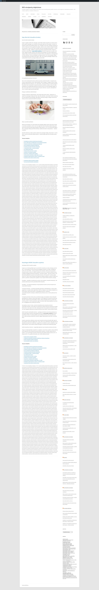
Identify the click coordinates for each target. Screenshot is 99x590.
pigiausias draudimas (46, 223)
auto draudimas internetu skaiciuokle (33, 165)
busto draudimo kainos (26, 182)
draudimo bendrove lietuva (51, 194)
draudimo (37, 194)
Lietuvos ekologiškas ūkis (69, 562)
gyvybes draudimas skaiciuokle (42, 201)
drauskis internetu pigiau (53, 198)
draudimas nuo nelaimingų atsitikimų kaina (46, 193)
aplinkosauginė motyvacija (68, 539)
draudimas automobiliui (36, 189)
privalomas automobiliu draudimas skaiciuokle (37, 231)
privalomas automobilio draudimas (49, 229)
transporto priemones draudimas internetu (31, 251)
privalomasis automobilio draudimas (35, 237)
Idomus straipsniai (67, 399)
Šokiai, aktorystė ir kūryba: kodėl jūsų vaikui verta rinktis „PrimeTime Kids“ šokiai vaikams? (70, 80)
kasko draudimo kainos (37, 205)
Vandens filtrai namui (66, 383)
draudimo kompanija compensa (45, 197)
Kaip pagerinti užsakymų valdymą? (68, 62)
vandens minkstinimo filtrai (69, 576)
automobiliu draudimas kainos (33, 176)
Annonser (24, 16)
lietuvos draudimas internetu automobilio (42, 214)
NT (39, 16)
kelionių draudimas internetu (47, 209)
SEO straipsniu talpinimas (68, 300)
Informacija (56, 14)
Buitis (27, 14)
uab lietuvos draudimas (47, 252)
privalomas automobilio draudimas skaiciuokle (43, 230)
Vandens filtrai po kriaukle (67, 71)
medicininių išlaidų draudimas (48, 218)
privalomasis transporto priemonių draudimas (32, 242)
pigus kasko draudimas (31, 229)
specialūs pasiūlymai (25, 247)
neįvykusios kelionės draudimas (51, 219)
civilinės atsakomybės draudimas (37, 183)
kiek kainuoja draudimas (34, 412)
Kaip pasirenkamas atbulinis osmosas (69, 242)
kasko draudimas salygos (44, 204)
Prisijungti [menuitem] (4, 0)
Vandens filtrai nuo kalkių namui (68, 234)
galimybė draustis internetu (47, 200)
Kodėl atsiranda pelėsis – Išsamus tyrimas (70, 373)
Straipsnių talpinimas (67, 380)
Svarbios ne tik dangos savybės (30, 152)
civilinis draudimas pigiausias (30, 187)
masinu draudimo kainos (38, 218)
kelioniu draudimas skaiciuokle (31, 211)
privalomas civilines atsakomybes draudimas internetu (35, 233)
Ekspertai (65, 457)
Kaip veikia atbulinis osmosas (68, 178)
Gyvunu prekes (66, 414)
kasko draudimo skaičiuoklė (33, 407)
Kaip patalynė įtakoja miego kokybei (69, 294)
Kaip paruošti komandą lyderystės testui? (70, 63)
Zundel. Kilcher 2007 (67, 576)
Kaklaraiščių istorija (66, 279)
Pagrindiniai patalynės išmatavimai (68, 290)
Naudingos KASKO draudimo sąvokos (31, 160)
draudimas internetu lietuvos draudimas (47, 190)
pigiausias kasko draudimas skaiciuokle (34, 226)
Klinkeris (65, 389)
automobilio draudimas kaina (41, 171)
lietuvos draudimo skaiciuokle (48, 215)
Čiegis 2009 (64, 578)
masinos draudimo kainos (32, 418)
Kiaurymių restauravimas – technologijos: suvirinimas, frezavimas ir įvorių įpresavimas (70, 409)
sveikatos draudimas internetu (34, 247)
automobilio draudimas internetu (49, 170)
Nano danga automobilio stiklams (68, 164)
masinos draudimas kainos (33, 216)
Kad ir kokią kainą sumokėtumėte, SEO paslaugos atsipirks (35, 142)
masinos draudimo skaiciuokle (29, 218)
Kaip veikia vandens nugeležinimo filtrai (69, 180)
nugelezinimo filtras (67, 565)
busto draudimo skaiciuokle (35, 182)
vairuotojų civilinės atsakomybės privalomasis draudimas (35, 255)
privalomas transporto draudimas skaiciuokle (37, 236)
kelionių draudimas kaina (36, 411)
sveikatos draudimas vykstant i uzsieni (41, 248)
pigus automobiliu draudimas (41, 227)
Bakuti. (64, 547)
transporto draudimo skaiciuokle (40, 249)
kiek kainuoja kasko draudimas (29, 212)
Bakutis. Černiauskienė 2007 (69, 547)
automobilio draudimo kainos (49, 172)
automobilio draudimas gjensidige (37, 170)
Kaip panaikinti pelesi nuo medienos (31, 340)
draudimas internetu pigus (44, 192)
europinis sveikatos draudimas (37, 200)
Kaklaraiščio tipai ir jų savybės (68, 82)
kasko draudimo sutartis (29, 207)
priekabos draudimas (39, 229)
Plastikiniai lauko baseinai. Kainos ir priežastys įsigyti (34, 156)
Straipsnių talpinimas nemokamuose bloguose (33, 143)
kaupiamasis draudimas (36, 408)
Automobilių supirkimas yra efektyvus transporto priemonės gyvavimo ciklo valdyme (69, 474)
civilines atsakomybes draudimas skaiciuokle (31, 185)
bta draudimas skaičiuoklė (40, 179)
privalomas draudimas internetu (35, 234)
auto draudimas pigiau (52, 165)
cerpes (74, 547)
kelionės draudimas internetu (42, 208)
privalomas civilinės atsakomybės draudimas (32, 431)
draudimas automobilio (50, 187)
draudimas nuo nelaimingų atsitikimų (32, 193)
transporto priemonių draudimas (44, 251)
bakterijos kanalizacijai (67, 543)
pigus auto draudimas (45, 426)
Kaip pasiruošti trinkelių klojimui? (68, 460)
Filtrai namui (66, 248)
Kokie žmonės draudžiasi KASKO (30, 336)
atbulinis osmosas (67, 540)
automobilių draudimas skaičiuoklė (45, 176)
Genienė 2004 (68, 557)
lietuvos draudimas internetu (29, 214)
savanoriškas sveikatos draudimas (51, 245)
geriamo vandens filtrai (68, 558)
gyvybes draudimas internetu (48, 401)
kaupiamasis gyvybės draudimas (31, 208)
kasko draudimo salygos (45, 205)
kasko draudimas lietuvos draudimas (33, 204)
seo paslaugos (72, 568)
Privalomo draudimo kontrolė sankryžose (32, 146)
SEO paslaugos (66, 267)
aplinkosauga (65, 539)
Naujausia (68, 14)
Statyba (34, 16)
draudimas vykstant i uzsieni (31, 194)
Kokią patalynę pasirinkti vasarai (68, 288)
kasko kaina (41, 207)
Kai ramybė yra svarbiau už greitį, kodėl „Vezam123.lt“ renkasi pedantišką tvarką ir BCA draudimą (70, 59)
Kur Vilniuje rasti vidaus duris (67, 84)
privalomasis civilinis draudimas (31, 440)
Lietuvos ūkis (66, 563)
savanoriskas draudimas (40, 245)
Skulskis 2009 (65, 569)
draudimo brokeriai (36, 196)
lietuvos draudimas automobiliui (40, 212)
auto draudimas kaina (44, 165)
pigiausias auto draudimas (34, 222)
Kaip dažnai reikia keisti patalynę (68, 296)
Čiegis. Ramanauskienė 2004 (73, 577)
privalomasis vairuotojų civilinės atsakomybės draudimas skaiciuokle (37, 244)
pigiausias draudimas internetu (47, 225)
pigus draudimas (49, 227)
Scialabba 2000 (66, 568)
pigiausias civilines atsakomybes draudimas (35, 223)
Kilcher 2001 (73, 559)
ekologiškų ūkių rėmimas (69, 553)
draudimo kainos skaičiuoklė (35, 197)
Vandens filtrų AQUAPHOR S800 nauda (69, 385)
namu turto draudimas (41, 219)
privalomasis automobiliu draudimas (45, 238)
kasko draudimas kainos (47, 404)
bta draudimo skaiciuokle (49, 179)
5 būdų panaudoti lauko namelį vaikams (69, 139)
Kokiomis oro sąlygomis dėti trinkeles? (69, 392)
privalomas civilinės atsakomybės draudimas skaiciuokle (33, 433)
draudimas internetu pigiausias (34, 192)
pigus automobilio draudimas (31, 227)
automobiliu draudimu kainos (43, 178)
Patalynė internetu (67, 285)
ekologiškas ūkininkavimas (69, 548)
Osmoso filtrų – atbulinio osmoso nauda (69, 69)
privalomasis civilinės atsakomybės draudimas (38, 438)
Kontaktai (50, 16)
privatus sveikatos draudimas (31, 245)
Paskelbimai (62, 14)
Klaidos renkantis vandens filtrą (68, 162)
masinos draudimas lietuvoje (44, 216)
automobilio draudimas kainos (51, 171)
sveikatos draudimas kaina (44, 247)
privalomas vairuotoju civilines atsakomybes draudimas (34, 435)
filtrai (64, 557)
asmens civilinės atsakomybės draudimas (46, 164)
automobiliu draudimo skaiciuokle (32, 178)
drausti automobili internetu (27, 200)
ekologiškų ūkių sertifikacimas (66, 554)
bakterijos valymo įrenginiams (68, 546)
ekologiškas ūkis (67, 549)
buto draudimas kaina (53, 182)
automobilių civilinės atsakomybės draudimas (33, 175)
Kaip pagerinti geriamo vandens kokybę (69, 224)
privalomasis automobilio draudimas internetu (30, 437)
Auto (23, 14)
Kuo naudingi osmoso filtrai (67, 66)
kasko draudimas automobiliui (30, 203)
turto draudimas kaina (29, 252)
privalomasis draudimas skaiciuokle (42, 241)
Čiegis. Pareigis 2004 (66, 577)
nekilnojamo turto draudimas (27, 220)
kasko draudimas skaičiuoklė (34, 405)
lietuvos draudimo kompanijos (38, 215)
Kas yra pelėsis (65, 370)
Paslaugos (44, 14)
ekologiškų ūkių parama (68, 551)
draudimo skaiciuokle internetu (43, 198)
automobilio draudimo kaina (39, 172)
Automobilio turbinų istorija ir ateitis (69, 112)
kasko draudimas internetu (40, 203)
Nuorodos (44, 16)
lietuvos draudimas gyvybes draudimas (31, 413)
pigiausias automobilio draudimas (45, 222)
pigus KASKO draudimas (37, 51)
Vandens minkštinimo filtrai (67, 70)
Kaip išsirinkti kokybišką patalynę (68, 292)
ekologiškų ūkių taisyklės (69, 556)
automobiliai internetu (51, 167)
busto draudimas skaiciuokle (51, 181)
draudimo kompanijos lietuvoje (32, 198)
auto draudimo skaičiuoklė (42, 167)
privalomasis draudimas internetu (29, 241)
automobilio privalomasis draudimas (37, 174)
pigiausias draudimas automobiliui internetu (34, 225)
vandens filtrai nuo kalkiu (68, 575)
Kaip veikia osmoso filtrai (67, 166)
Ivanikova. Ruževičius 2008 (67, 559)
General (29, 16)
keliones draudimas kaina (52, 208)
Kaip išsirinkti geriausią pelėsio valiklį (69, 348)
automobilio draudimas (51, 168)
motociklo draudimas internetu (36, 419)
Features (49, 14)
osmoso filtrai (74, 566)
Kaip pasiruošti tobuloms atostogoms (31, 161)
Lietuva (68, 561)
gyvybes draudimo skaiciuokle (44, 402)
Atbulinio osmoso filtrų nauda (68, 253)
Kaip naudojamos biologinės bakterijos (31, 145)
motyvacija (74, 564)
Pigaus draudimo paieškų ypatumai (31, 339)
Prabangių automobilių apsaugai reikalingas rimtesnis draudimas (36, 338)
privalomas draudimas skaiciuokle (47, 234)
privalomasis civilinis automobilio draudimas (39, 240)
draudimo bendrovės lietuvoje (27, 196)
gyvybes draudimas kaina (32, 201)
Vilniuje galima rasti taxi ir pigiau (30, 150)
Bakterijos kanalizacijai (68, 368)
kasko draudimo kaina (28, 205)
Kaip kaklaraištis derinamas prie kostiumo (70, 64)
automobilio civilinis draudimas (41, 168)
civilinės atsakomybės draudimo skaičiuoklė (46, 185)
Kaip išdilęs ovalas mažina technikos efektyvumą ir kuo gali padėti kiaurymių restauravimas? (70, 479)
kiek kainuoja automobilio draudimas (43, 211)
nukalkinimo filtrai (67, 566)
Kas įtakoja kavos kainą (28, 149)
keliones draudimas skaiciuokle (41, 409)
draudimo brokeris (52, 196)
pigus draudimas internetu (45, 427)
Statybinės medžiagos (67, 508)
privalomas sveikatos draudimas (37, 434)
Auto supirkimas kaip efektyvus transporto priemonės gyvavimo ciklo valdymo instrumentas (70, 159)
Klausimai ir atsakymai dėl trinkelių (31, 153)
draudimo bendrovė (43, 194)
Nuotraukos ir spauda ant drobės (68, 53)
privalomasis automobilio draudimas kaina (31, 238)
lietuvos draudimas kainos (32, 415)
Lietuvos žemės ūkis (67, 564)
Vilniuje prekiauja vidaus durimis (68, 511)
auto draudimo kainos (33, 167)
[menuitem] (1, 1)
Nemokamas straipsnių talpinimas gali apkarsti (33, 141)
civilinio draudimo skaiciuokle (35, 186)
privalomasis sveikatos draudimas (32, 441)
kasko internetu (36, 207)
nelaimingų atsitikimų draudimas (49, 220)
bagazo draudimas (52, 178)
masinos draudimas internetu (37, 416)
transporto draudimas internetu (29, 249)
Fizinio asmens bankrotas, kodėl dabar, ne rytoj (33, 154)
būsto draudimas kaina (33, 181)
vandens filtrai (67, 573)
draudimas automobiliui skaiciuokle (46, 189)
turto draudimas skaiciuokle (37, 252)
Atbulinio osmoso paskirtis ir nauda (69, 67)
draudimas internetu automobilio (34, 190)
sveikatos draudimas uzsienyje (30, 248)
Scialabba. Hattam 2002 (67, 567)
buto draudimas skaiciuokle (26, 183)
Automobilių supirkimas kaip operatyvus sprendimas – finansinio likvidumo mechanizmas (69, 342)
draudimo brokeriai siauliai (44, 196)
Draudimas (33, 14)
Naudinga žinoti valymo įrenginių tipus (31, 157)
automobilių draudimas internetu (46, 175)
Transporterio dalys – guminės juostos (31, 148)
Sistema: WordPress (25, 585)
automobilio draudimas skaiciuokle (28, 172)
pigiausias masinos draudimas (47, 226)
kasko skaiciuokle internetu (48, 207)
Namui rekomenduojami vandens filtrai (69, 270)
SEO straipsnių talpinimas (31, 7)
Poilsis (38, 14)
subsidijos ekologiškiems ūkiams (69, 571)
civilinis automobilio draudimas (45, 186)
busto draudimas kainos (42, 181)
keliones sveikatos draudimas (37, 209)
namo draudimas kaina (33, 219)
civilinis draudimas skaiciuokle (41, 187)
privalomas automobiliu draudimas (37, 430)
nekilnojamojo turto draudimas (37, 220)
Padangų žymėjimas (66, 110)
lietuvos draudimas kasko (28, 215)
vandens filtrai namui (68, 574)
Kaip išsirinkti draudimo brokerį (31, 37)
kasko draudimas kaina (49, 203)
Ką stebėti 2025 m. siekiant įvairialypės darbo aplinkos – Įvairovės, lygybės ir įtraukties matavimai (69, 325)
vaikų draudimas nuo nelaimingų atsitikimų (38, 253)
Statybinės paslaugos (67, 212)
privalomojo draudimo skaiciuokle (32, 444)
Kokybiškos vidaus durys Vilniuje (68, 281)
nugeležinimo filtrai (67, 566)
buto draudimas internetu (44, 182)
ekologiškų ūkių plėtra (68, 552)
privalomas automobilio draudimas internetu (42, 429)
